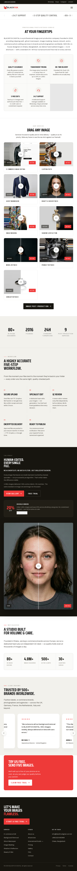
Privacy (58, 866)
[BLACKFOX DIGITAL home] (11, 7)
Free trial (33, 493)
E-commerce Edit (10, 834)
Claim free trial (19, 782)
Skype (57, 2)
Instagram (63, 2)
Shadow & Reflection (11, 848)
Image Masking (9, 845)
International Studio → (35, 841)
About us (31, 834)
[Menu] (71, 7)
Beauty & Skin (8, 852)
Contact (31, 856)
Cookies (70, 866)
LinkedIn (70, 2)
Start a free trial (15, 821)
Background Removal (11, 837)
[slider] (20, 154)
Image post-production (37, 306)
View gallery (12, 493)
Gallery (30, 848)
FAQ (29, 852)
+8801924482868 (9, 2)
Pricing (30, 845)
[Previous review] (3, 733)
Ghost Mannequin (10, 841)
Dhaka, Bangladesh (58, 841)
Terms (64, 866)
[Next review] (73, 733)
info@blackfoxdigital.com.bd (62, 834)
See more (20, 513)
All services (32, 837)
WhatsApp (51, 2)
